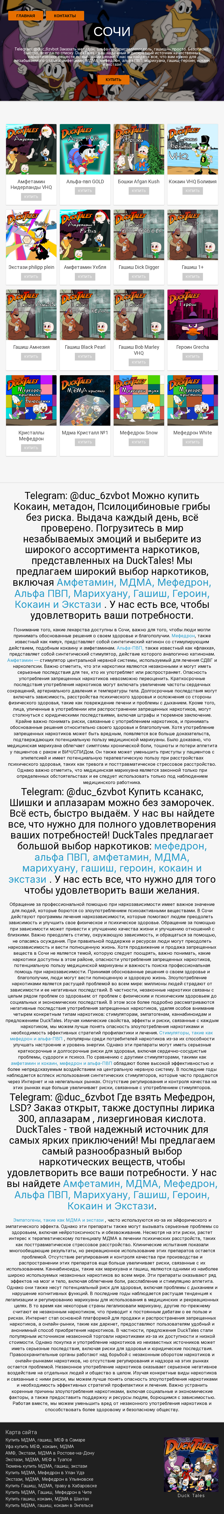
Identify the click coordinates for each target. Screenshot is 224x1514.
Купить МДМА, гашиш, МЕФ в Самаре (45, 1440)
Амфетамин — (23, 660)
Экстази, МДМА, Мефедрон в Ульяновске (49, 1479)
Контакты (65, 16)
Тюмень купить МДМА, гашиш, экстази (46, 1466)
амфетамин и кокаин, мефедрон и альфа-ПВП (62, 1063)
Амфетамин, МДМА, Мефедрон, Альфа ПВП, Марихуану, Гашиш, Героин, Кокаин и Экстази (112, 593)
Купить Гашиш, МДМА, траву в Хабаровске (51, 1485)
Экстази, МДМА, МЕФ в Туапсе (38, 1459)
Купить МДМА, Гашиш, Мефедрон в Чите (48, 1492)
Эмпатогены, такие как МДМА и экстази (59, 1220)
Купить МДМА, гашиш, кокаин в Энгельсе (49, 1505)
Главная (25, 16)
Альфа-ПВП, (131, 648)
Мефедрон (183, 635)
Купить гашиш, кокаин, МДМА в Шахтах (47, 1498)
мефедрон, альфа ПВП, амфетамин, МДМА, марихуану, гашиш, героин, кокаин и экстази (107, 862)
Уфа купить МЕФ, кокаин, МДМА (39, 1446)
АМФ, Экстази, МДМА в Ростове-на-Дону (50, 1453)
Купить (113, 79)
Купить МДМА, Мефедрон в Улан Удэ (44, 1472)
